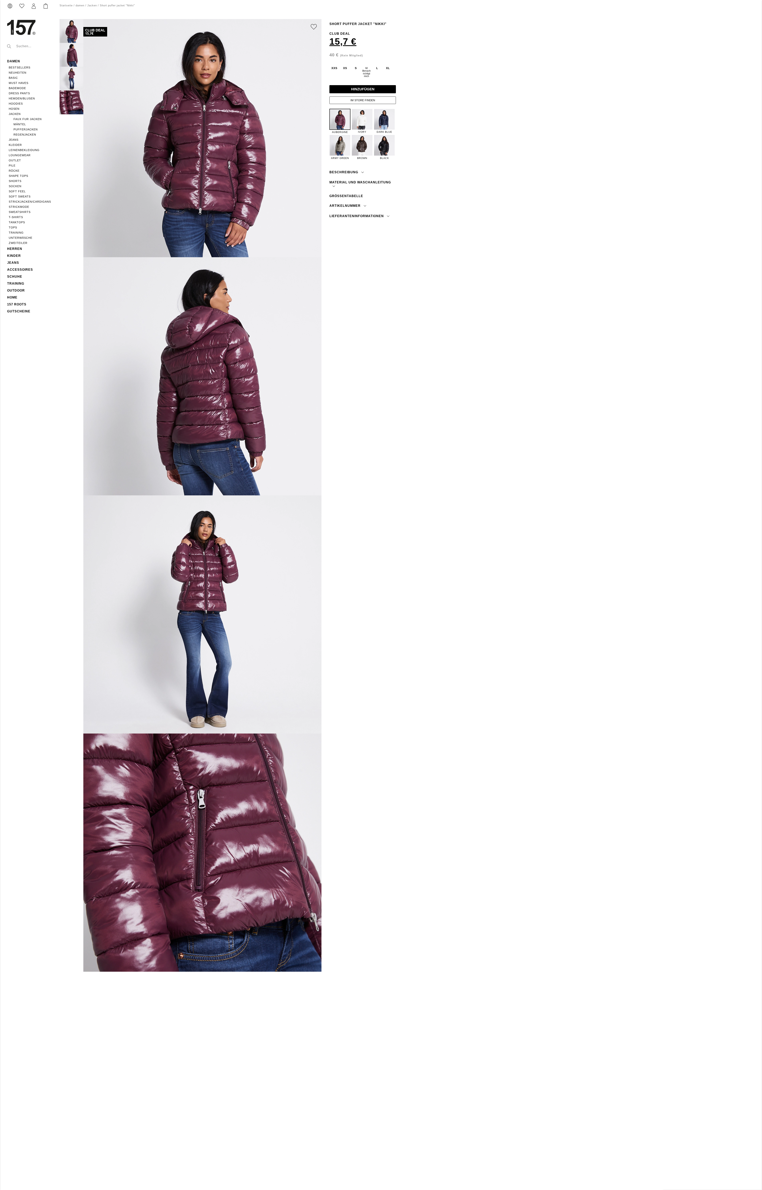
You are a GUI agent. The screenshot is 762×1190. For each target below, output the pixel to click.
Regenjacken (24, 134)
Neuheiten (17, 72)
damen (13, 61)
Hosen (14, 108)
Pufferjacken (25, 129)
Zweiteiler (18, 243)
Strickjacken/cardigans (30, 201)
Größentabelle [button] (346, 196)
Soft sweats (20, 196)
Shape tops (18, 175)
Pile (12, 165)
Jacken (15, 114)
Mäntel (19, 124)
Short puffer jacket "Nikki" (117, 5)
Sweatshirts (20, 212)
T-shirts (16, 217)
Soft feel (17, 191)
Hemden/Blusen (22, 98)
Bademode (17, 88)
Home (12, 297)
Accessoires (20, 269)
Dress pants (19, 93)
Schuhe (14, 276)
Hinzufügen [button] (362, 89)
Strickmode (19, 206)
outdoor (16, 290)
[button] (34, 6)
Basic (13, 77)
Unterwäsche (20, 237)
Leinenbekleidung (24, 150)
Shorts (15, 181)
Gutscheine (18, 311)
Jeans (13, 139)
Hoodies (16, 103)
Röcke (14, 170)
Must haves (18, 83)
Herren (14, 248)
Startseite (66, 5)
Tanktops (17, 222)
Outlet (15, 160)
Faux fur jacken (27, 119)
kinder (14, 255)
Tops (13, 227)
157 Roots (16, 304)
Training (16, 232)
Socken (15, 186)
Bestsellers (19, 67)
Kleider (15, 144)
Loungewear (20, 155)
